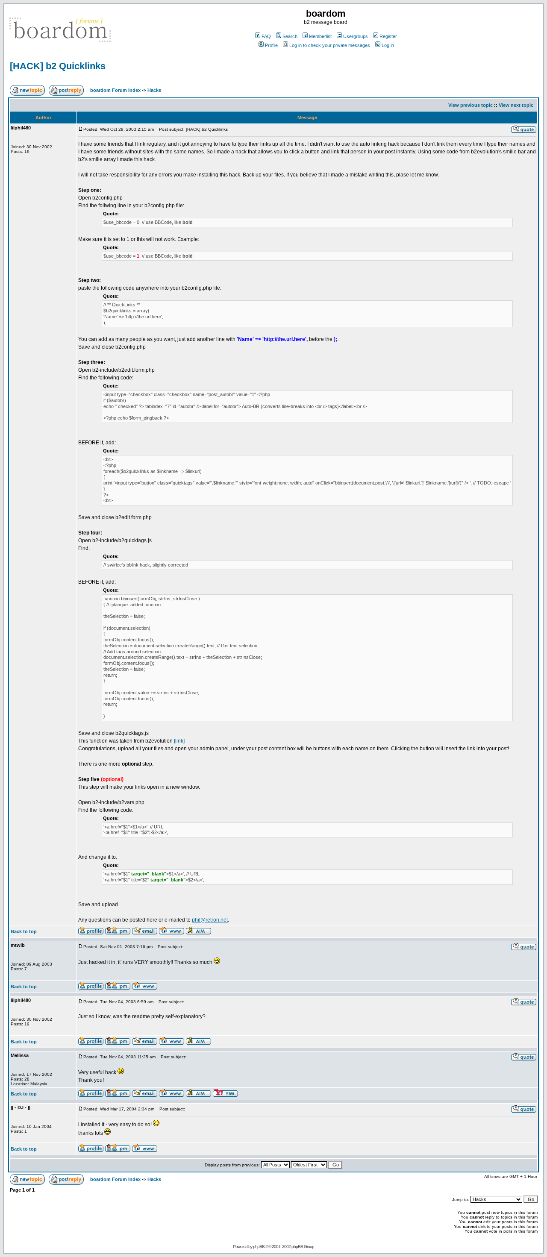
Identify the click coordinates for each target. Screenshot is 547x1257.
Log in (388, 45)
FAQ (266, 36)
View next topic (516, 105)
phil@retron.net (210, 920)
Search (289, 36)
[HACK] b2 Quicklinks (58, 66)
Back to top (24, 931)
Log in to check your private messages (329, 45)
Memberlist (320, 36)
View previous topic (470, 105)
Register (388, 36)
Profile (271, 45)
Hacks (154, 90)
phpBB (259, 1246)
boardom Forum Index (115, 90)
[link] (179, 741)
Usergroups (355, 36)
